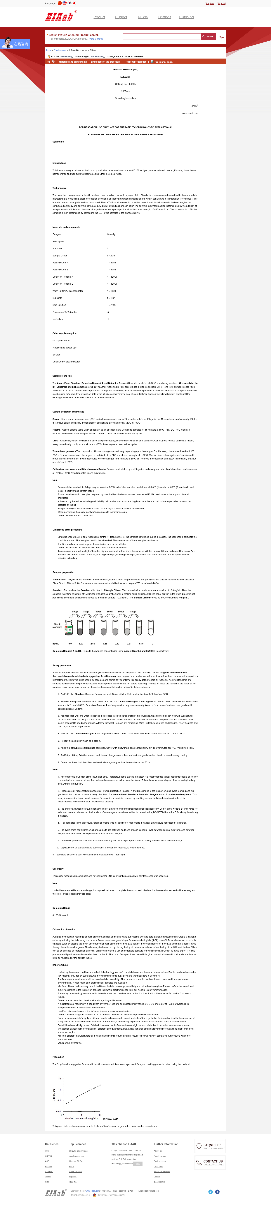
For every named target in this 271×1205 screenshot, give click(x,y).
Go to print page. (164, 61)
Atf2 (47, 1151)
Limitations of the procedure (106, 61)
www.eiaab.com (92, 1191)
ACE (47, 1161)
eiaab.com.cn (159, 1182)
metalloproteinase (76, 1156)
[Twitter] (217, 1191)
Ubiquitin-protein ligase (78, 1151)
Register (210, 3)
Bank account (160, 1161)
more (138, 1163)
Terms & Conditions (162, 1171)
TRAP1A (73, 1182)
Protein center (60, 49)
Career (157, 1176)
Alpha (71, 1166)
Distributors (158, 1166)
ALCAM (48, 1166)
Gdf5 (47, 1182)
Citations (164, 16)
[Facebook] (210, 1191)
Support (121, 16)
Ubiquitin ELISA (76, 1161)
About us (158, 1151)
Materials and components (73, 61)
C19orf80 (49, 1171)
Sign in (221, 3)
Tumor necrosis (75, 1171)
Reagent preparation (135, 61)
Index (48, 49)
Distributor (186, 16)
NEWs (143, 16)
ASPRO (48, 1156)
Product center (95, 38)
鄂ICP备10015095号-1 (80, 1195)
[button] (208, 36)
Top (48, 61)
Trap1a (48, 1176)
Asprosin (73, 1176)
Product (99, 16)
